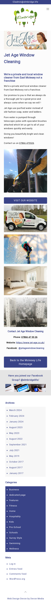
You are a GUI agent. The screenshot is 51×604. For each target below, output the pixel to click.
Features (14, 500)
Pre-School (15, 527)
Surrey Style (15, 538)
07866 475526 (26, 143)
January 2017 (16, 473)
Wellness (14, 548)
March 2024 (15, 410)
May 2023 (14, 433)
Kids (11, 522)
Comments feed (17, 574)
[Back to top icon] (25, 591)
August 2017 (16, 467)
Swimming (14, 543)
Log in (12, 564)
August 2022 (16, 439)
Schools (13, 532)
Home (12, 511)
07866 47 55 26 (29, 337)
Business (14, 489)
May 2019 (14, 456)
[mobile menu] (48, 9)
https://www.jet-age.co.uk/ (30, 342)
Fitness (13, 505)
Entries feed (15, 569)
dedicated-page (17, 495)
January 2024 (16, 421)
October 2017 (16, 461)
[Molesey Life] (25, 17)
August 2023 (16, 427)
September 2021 (18, 444)
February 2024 (16, 416)
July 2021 (14, 450)
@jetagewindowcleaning (31, 348)
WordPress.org (17, 579)
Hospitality (15, 516)
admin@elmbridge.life (26, 2)
